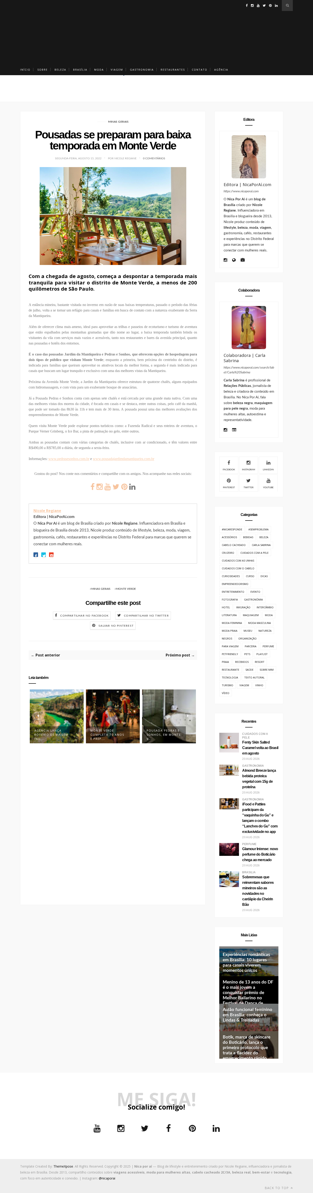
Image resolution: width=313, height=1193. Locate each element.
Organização (247, 638)
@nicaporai (107, 1178)
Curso (250, 576)
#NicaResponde (232, 529)
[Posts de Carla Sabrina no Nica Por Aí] (234, 430)
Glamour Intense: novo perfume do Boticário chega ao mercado (260, 854)
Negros (227, 638)
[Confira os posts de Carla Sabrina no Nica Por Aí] (249, 327)
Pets (247, 654)
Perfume (268, 646)
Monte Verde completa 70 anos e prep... (107, 735)
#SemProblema (258, 529)
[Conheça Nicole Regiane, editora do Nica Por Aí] (249, 156)
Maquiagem (251, 615)
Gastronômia (253, 599)
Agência (221, 69)
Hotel (226, 607)
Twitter (248, 487)
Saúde (249, 669)
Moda (99, 69)
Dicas (264, 576)
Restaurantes (173, 69)
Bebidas (248, 537)
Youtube (268, 487)
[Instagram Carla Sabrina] (225, 430)
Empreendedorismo (235, 584)
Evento (255, 591)
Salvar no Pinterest (116, 625)
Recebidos (242, 662)
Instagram (248, 469)
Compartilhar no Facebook (84, 615)
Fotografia (230, 599)
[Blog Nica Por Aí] (234, 260)
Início (25, 69)
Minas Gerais (118, 121)
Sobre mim (267, 669)
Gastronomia (142, 69)
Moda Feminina (232, 623)
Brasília (80, 69)
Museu (248, 630)
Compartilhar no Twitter (146, 615)
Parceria (250, 646)
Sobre (42, 69)
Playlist (262, 654)
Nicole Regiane (47, 510)
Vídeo (225, 693)
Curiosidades (231, 576)
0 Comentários (154, 158)
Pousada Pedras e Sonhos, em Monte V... (164, 735)
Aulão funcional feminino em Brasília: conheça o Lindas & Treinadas (247, 1015)
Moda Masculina (259, 623)
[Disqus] (113, 821)
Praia (225, 662)
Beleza (60, 69)
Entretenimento (233, 591)
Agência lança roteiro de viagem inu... (51, 735)
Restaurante (230, 669)
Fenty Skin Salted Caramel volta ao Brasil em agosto (260, 747)
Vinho (259, 685)
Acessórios (229, 537)
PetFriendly (230, 654)
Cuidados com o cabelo (238, 568)
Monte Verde (126, 588)
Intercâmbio (265, 607)
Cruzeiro (228, 552)
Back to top (277, 1188)
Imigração (243, 607)
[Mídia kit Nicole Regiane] (243, 260)
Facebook (229, 469)
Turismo (227, 685)
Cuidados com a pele (254, 552)
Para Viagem (230, 646)
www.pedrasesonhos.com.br (68, 459)
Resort (259, 662)
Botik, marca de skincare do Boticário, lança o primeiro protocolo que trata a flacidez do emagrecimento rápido (246, 1048)
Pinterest (229, 487)
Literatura (229, 615)
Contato (199, 69)
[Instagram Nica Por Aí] (225, 260)
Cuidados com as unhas (238, 560)
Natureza (265, 630)
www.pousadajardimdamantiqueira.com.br (123, 459)
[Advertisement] (156, 32)
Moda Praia (229, 630)
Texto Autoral (254, 677)
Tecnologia (230, 677)
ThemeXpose (63, 1166)
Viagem (117, 69)
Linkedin (268, 469)
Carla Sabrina (261, 545)
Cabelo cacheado (234, 545)
